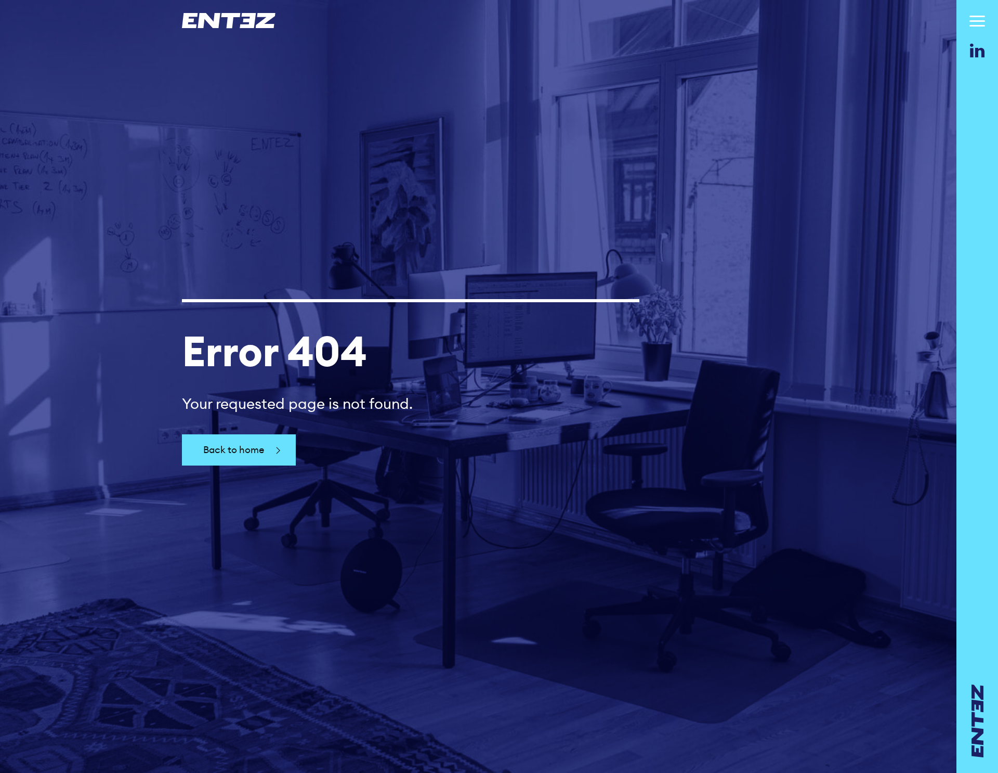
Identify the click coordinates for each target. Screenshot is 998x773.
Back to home (233, 450)
